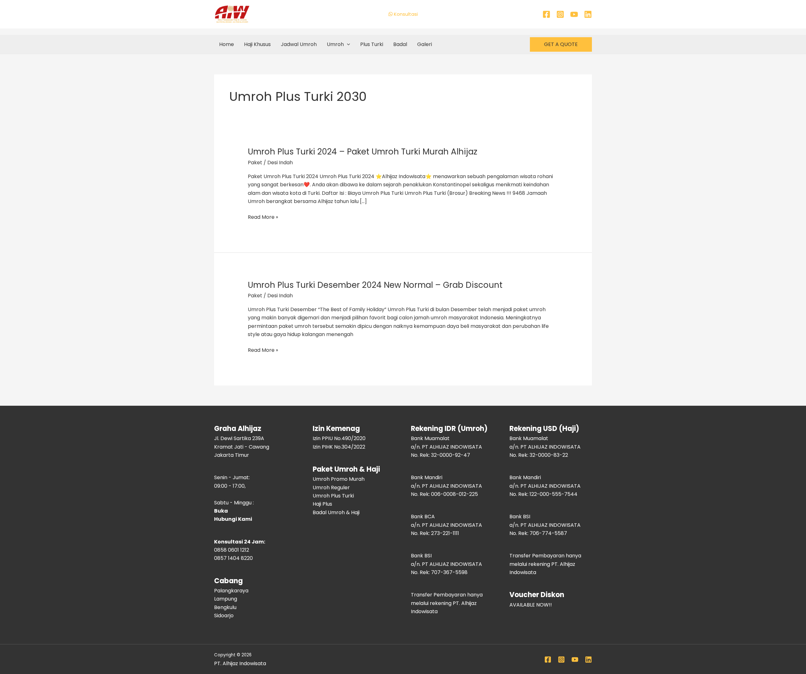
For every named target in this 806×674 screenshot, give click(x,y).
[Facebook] (546, 14)
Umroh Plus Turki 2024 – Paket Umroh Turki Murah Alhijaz (362, 151)
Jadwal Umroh (299, 44)
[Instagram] (560, 14)
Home (226, 44)
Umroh (335, 44)
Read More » (263, 217)
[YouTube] (574, 14)
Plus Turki (371, 44)
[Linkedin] (588, 14)
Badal (400, 44)
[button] (347, 44)
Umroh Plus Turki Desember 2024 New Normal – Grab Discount (375, 285)
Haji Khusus (257, 44)
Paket (255, 162)
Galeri (424, 44)
